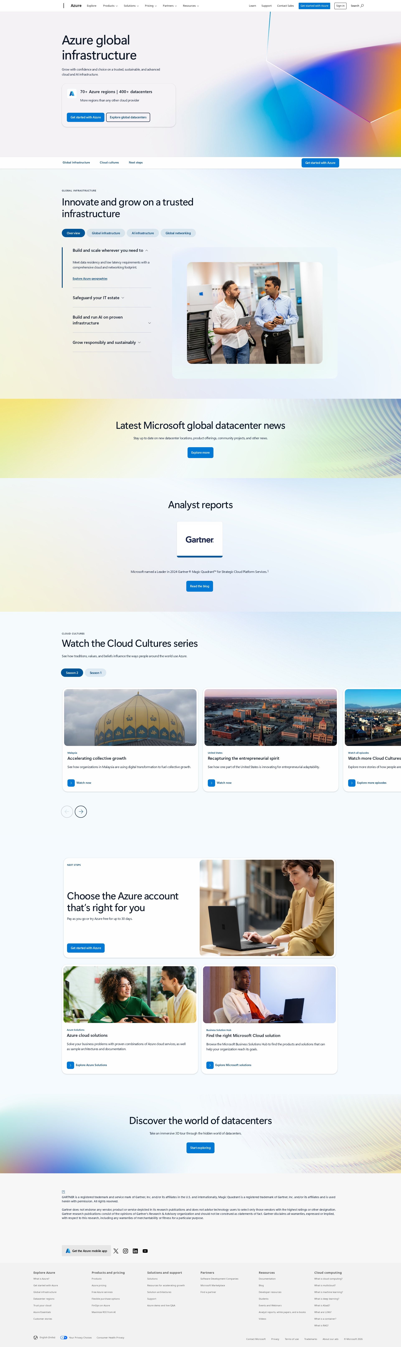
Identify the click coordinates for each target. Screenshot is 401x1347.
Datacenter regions (43, 1298)
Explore (91, 6)
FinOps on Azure (101, 1305)
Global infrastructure (44, 1292)
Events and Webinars (270, 1305)
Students (263, 1298)
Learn (252, 6)
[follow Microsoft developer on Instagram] (126, 1250)
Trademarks (310, 1339)
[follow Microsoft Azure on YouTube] (146, 1250)
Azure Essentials (42, 1312)
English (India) (47, 1337)
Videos (262, 1318)
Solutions (130, 6)
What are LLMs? (322, 1312)
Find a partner (208, 1292)
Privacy (275, 1339)
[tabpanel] (200, 313)
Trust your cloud (42, 1305)
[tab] (73, 233)
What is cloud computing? (328, 1278)
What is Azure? (41, 1278)
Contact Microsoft (256, 1339)
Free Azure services (102, 1292)
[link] (76, 164)
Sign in (340, 6)
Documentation (267, 1278)
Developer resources (270, 1292)
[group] (130, 739)
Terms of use (292, 1339)
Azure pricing (99, 1285)
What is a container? (325, 1318)
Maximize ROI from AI (104, 1312)
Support (266, 6)
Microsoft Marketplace (212, 1285)
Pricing (149, 6)
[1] (63, 1191)
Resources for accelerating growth (166, 1285)
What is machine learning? (328, 1292)
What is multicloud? (325, 1285)
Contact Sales (285, 6)
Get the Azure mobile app (89, 1251)
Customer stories (42, 1318)
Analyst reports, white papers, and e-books (282, 1312)
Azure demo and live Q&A (161, 1305)
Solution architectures (159, 1292)
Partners (168, 6)
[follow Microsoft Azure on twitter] (116, 1250)
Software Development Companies (219, 1278)
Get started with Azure (314, 6)
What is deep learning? (326, 1298)
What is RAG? (321, 1325)
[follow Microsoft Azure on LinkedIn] (136, 1250)
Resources (189, 6)
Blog (261, 1285)
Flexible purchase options (106, 1298)
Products (108, 6)
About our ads (330, 1339)
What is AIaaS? (322, 1305)
